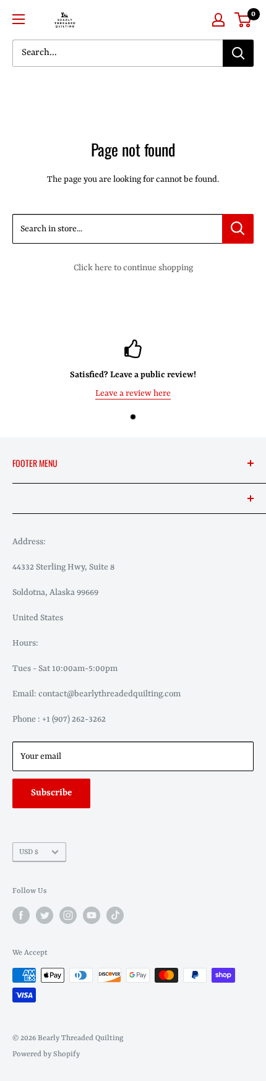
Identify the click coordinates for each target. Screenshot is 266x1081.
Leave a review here (133, 393)
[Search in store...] (238, 229)
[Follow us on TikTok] (115, 915)
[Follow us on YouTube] (91, 915)
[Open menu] (18, 19)
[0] (243, 19)
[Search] (238, 53)
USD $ (28, 852)
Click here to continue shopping (133, 268)
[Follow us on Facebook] (21, 915)
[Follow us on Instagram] (68, 915)
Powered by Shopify (46, 1054)
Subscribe (51, 793)
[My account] (218, 20)
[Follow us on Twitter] (44, 915)
